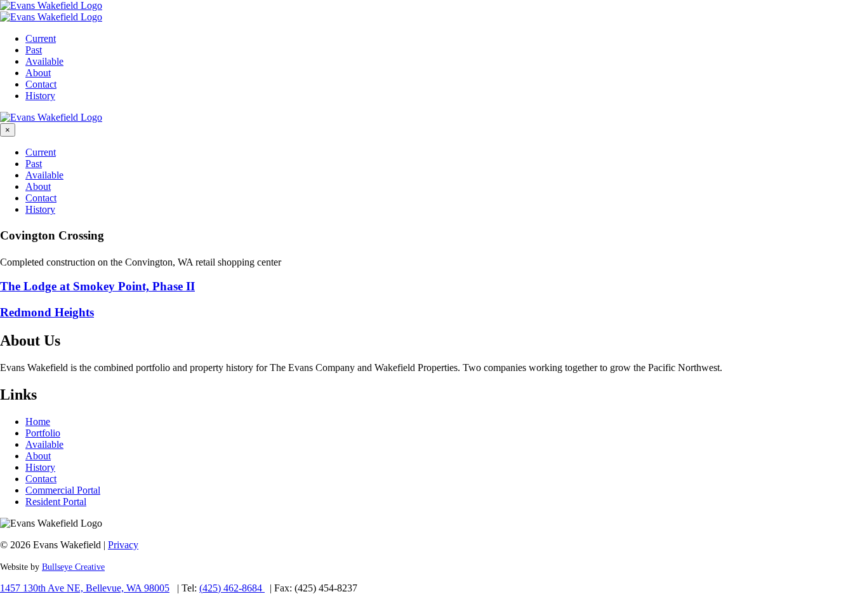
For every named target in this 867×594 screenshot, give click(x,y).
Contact (40, 84)
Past (33, 49)
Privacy (123, 544)
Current (40, 38)
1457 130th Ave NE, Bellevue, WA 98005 (84, 588)
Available (44, 61)
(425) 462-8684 (232, 588)
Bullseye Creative (73, 567)
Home (37, 421)
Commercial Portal (62, 490)
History (40, 95)
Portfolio (42, 433)
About (38, 72)
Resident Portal (55, 501)
